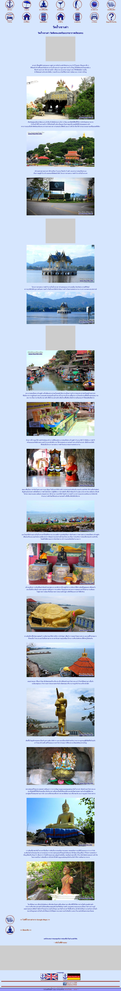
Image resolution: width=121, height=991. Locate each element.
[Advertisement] (60, 49)
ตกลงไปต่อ (68, 989)
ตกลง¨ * (76, 989)
